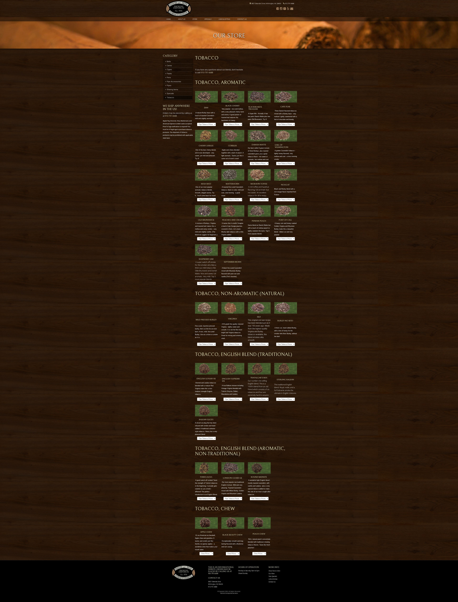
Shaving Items (172, 89)
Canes (169, 66)
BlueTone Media (234, 593)
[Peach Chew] (259, 523)
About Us (181, 19)
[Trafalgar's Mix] (259, 369)
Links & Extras (224, 19)
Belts (168, 61)
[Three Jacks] (206, 468)
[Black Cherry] (232, 97)
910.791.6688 (289, 3)
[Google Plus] (284, 9)
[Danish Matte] (259, 136)
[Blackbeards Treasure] (259, 97)
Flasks (169, 73)
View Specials (273, 576)
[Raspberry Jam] (206, 250)
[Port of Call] (285, 211)
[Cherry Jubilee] (206, 136)
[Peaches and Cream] (232, 211)
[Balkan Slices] (206, 411)
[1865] (259, 308)
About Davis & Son (274, 571)
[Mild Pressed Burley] (206, 308)
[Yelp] (288, 9)
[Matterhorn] (232, 175)
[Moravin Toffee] (259, 175)
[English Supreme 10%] (232, 369)
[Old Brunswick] (206, 211)
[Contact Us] (291, 9)
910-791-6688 (171, 116)
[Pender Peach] (259, 211)
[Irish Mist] (206, 175)
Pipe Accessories (173, 81)
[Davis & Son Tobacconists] (178, 8)
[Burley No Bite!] (285, 308)
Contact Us (242, 19)
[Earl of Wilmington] (285, 136)
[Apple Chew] (206, 523)
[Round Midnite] (259, 468)
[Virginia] (232, 308)
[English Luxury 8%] (206, 369)
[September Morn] (232, 250)
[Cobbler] (232, 136)
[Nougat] (285, 175)
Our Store (271, 573)
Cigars (169, 69)
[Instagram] (281, 9)
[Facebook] (277, 9)
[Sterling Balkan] (285, 369)
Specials (207, 19)
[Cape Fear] (285, 97)
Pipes (168, 85)
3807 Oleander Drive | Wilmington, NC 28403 (266, 3)
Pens (168, 77)
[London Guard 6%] (232, 468)
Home (168, 19)
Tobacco (170, 97)
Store (195, 19)
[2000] (206, 97)
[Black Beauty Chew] (232, 523)
